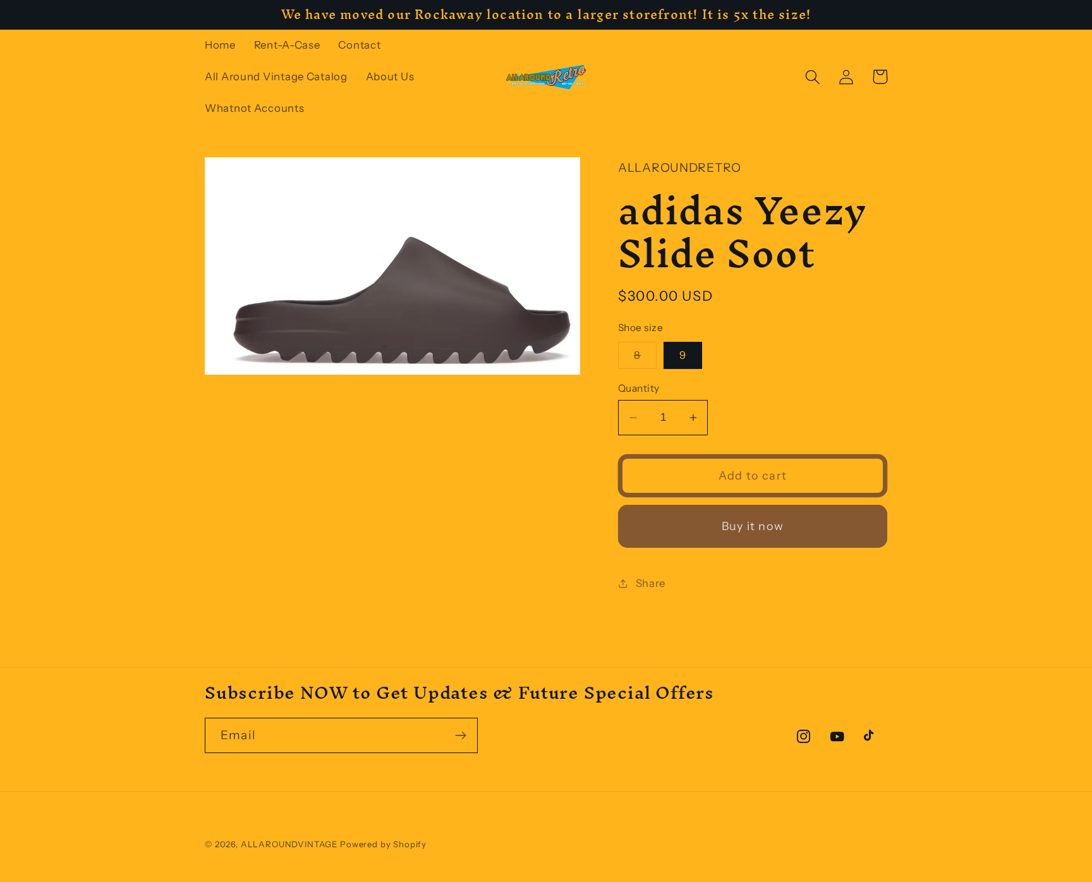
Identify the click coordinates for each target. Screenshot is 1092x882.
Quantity (639, 388)
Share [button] (650, 583)
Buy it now (753, 526)
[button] (813, 77)
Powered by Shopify (383, 844)
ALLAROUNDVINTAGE (289, 844)
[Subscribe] (460, 735)
